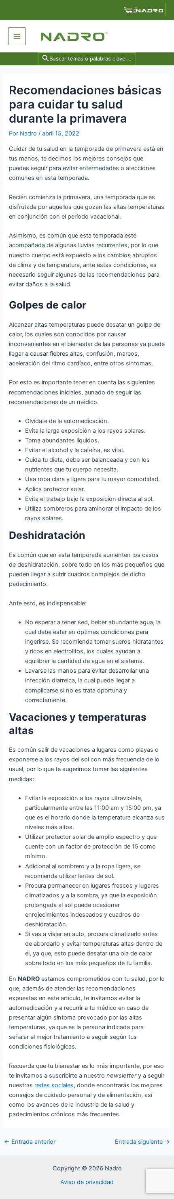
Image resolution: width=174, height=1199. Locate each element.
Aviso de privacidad (87, 1182)
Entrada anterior (29, 1142)
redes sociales (54, 1085)
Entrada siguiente (142, 1142)
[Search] (88, 59)
